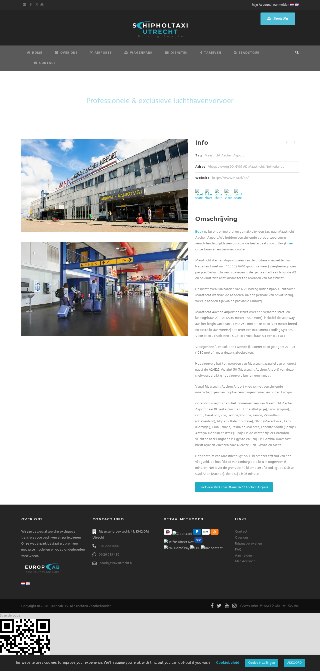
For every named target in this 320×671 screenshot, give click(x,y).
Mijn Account (261, 4)
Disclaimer (279, 605)
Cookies (293, 605)
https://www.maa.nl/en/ (230, 178)
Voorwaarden (249, 605)
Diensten (179, 52)
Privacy (265, 605)
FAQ (238, 550)
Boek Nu (280, 18)
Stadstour (249, 52)
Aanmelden (281, 4)
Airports (103, 52)
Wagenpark (141, 52)
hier (290, 243)
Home (37, 52)
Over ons (241, 538)
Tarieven (212, 52)
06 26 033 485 (109, 555)
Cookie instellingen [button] (261, 663)
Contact (47, 63)
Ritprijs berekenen (248, 544)
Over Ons (69, 52)
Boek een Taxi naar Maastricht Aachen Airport (234, 487)
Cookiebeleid (227, 663)
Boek (199, 232)
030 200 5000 (108, 546)
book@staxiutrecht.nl (116, 563)
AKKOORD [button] (294, 663)
